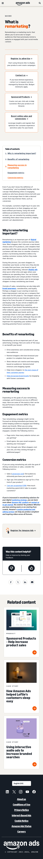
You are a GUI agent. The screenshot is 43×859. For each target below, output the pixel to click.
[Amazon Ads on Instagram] (20, 792)
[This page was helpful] (31, 568)
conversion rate (18, 474)
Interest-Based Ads (21, 815)
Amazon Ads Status (21, 826)
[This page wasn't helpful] (11, 568)
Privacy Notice (21, 809)
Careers (21, 831)
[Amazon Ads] (21, 3)
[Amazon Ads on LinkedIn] (7, 792)
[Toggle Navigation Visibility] (2, 3)
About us (21, 799)
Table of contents (12, 149)
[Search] (40, 3)
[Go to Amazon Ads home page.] (21, 845)
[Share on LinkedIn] (25, 582)
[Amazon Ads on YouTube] (27, 792)
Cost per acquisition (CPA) (16, 485)
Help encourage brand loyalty (18, 376)
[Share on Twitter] (18, 582)
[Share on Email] (32, 582)
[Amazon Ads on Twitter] (14, 792)
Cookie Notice (21, 820)
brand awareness (9, 288)
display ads (32, 270)
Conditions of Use (21, 804)
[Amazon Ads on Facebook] (34, 792)
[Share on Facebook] (11, 582)
